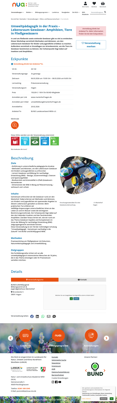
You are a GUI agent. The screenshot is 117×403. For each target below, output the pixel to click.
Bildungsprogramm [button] (41, 12)
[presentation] (10, 338)
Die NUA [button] (75, 12)
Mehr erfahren (86, 398)
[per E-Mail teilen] (48, 316)
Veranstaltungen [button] (16, 12)
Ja (71, 298)
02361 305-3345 (24, 388)
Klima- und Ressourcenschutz (49, 19)
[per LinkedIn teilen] (37, 316)
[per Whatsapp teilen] (43, 316)
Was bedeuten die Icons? (19, 149)
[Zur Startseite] (26, 4)
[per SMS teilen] (54, 316)
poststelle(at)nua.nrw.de (26, 391)
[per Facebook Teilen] (31, 316)
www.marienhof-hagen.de (41, 97)
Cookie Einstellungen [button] (60, 378)
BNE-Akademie (85, 13)
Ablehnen (103, 398)
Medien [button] (28, 12)
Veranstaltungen (32, 19)
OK (111, 398)
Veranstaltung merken (92, 44)
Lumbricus (55, 12)
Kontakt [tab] (83, 279)
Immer (76, 298)
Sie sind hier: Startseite (18, 19)
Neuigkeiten (66, 12)
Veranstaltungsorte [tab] (35, 279)
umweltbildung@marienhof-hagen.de (46, 102)
